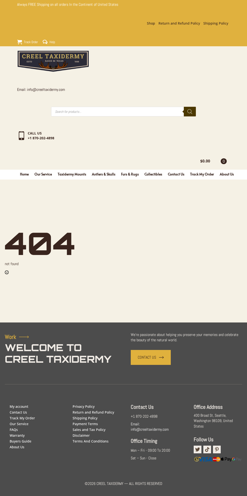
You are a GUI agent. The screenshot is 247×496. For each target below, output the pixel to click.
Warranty (17, 435)
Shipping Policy (215, 23)
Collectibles (153, 174)
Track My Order (202, 174)
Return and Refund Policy (179, 23)
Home (24, 174)
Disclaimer (81, 435)
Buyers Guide (20, 441)
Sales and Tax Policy (89, 429)
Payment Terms (85, 424)
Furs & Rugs (130, 174)
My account (19, 406)
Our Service (43, 174)
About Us (227, 174)
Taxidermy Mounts (72, 174)
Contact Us (176, 174)
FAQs (14, 429)
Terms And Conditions (91, 441)
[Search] (190, 111)
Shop (151, 23)
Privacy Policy (84, 406)
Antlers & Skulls (103, 174)
